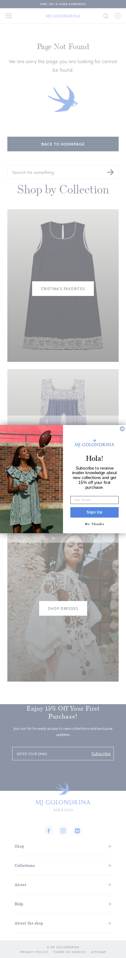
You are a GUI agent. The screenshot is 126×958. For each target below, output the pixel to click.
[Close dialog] (122, 429)
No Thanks (94, 523)
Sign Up (94, 512)
